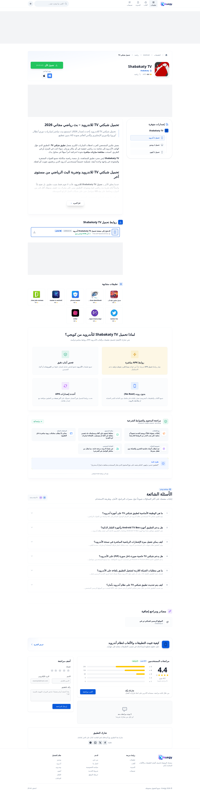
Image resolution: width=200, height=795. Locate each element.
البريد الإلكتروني (43, 676)
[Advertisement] (100, 27)
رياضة (137, 55)
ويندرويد (58, 767)
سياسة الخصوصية (92, 767)
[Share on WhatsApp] (95, 743)
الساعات (58, 778)
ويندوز (59, 760)
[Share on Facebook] (105, 743)
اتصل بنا (95, 763)
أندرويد (58, 763)
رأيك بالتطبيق (66, 687)
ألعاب (133, 763)
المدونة (132, 767)
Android (146, 55)
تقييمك (68, 666)
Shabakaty (145, 70)
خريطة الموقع (93, 774)
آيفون (59, 771)
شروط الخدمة (93, 771)
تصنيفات (132, 771)
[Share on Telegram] (90, 743)
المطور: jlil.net (32, 788)
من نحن (95, 760)
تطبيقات (132, 760)
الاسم (68, 676)
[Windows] (49, 75)
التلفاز (59, 774)
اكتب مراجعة (88, 691)
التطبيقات (157, 55)
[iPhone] (44, 75)
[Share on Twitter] (100, 743)
